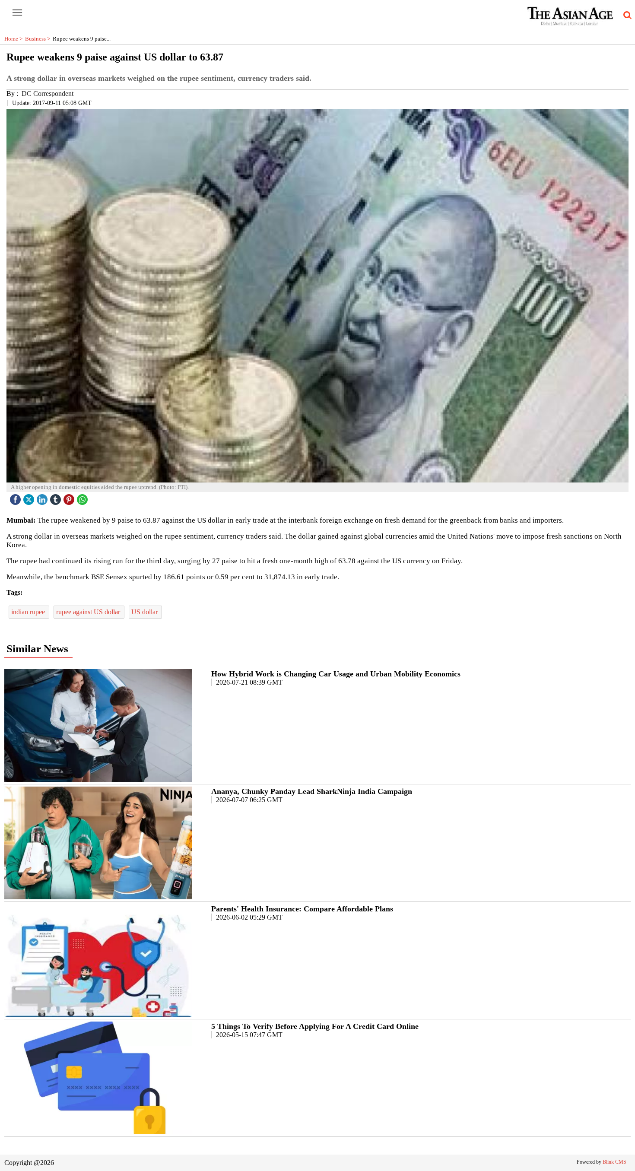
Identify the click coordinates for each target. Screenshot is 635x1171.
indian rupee (29, 612)
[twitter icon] (29, 497)
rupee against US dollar (89, 612)
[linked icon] (43, 497)
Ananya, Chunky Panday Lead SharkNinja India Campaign (311, 791)
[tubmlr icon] (56, 497)
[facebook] (16, 497)
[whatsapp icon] (83, 497)
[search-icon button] (626, 15)
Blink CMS (614, 1162)
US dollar (145, 612)
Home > (14, 38)
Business (39, 38)
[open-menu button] (17, 13)
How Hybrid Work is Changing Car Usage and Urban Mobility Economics (335, 674)
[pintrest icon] (70, 497)
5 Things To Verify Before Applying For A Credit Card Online (315, 1026)
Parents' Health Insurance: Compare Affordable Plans (302, 908)
